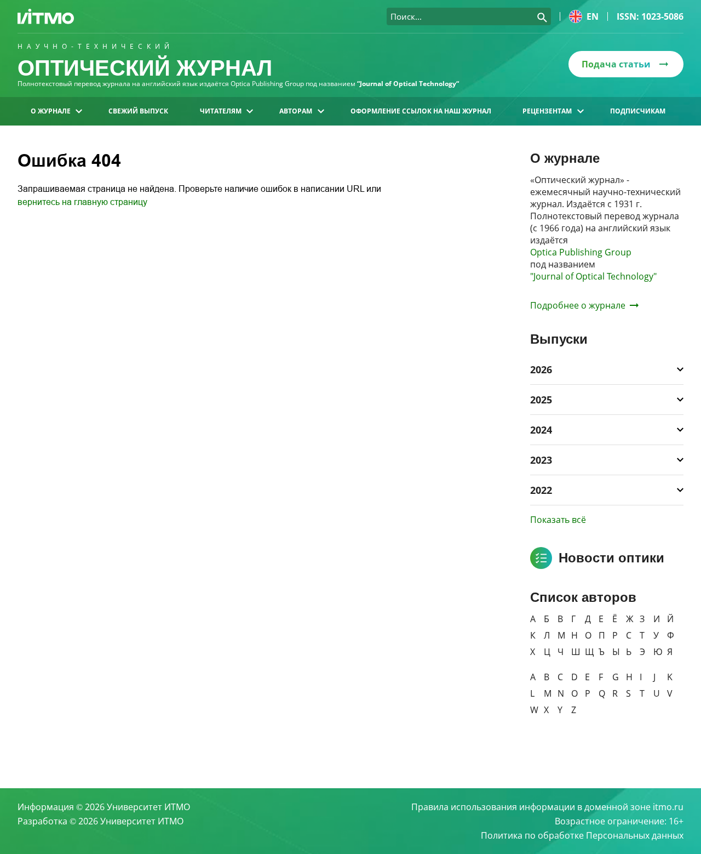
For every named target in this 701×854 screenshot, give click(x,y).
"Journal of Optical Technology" (593, 276)
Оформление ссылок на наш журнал (420, 111)
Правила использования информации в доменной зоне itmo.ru (547, 806)
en (593, 16)
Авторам (295, 111)
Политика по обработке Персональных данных (582, 835)
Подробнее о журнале (577, 305)
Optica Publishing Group (580, 252)
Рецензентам (547, 111)
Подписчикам (637, 111)
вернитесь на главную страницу (82, 202)
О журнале (51, 111)
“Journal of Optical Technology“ (408, 83)
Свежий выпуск (138, 111)
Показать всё (558, 519)
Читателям (221, 111)
